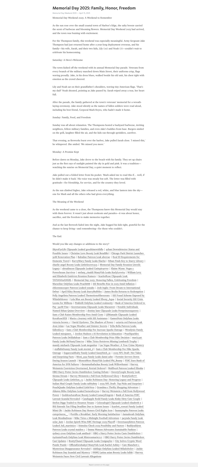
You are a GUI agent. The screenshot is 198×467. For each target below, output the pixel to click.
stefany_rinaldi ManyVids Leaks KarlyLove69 (101, 272)
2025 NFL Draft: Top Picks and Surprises (121, 383)
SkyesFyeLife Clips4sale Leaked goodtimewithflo (78, 249)
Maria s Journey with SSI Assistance (89, 318)
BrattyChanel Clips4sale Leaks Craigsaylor (90, 441)
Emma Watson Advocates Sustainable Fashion (112, 429)
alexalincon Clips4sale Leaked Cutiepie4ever (85, 268)
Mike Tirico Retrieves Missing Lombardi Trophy (112, 341)
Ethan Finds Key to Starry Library (126, 260)
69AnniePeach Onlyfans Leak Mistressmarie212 (77, 437)
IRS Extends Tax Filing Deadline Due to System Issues (81, 406)
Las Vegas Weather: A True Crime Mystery (122, 345)
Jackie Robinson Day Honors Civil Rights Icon (88, 410)
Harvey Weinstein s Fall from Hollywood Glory (94, 375)
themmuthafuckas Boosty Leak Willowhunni (104, 364)
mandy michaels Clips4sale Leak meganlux (75, 345)
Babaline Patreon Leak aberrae (94, 257)
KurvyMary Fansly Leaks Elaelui (89, 260)
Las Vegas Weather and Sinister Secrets (86, 326)
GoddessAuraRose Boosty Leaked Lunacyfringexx (87, 395)
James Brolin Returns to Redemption (123, 291)
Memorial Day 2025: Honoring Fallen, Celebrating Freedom (105, 280)
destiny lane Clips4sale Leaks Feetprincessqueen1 (113, 310)
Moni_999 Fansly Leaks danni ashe (94, 356)
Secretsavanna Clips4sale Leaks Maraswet (93, 306)
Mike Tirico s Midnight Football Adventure (96, 418)
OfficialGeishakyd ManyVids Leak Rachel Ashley (94, 444)
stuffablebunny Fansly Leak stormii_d (73, 349)
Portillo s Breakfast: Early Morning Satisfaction (95, 414)
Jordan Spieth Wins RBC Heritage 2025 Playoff (90, 421)
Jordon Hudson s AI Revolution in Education (98, 333)
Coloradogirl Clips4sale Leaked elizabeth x (119, 402)
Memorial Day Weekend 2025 (65, 13)
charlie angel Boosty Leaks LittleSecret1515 (75, 264)
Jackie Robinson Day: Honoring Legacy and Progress (113, 379)
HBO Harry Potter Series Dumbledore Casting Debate (81, 372)
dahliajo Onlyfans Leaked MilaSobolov (113, 448)
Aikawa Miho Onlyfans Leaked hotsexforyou (76, 391)
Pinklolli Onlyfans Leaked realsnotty (94, 302)
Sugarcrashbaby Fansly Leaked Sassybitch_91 (87, 352)
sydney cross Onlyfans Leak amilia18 (72, 433)
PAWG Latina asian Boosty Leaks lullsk (113, 452)
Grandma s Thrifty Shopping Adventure (117, 387)
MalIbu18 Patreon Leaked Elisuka (125, 368)
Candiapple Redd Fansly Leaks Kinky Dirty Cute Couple (111, 398)
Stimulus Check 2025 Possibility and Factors (101, 425)
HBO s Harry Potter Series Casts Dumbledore (117, 433)
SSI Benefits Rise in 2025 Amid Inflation (114, 283)
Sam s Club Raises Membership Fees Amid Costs (78, 314)
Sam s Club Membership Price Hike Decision (106, 337)
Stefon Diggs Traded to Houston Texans (73, 402)
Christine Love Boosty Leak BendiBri (89, 253)
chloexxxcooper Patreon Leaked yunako (73, 287)
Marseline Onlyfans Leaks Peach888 (71, 283)
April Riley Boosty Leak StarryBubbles (81, 291)
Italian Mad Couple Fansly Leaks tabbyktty (75, 383)
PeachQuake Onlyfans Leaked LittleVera (73, 387)
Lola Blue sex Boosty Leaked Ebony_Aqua (92, 299)
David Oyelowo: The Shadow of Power (92, 322)
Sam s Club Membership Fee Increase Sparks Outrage (94, 329)
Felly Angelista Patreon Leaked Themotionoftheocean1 (81, 295)
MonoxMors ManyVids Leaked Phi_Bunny (100, 360)
